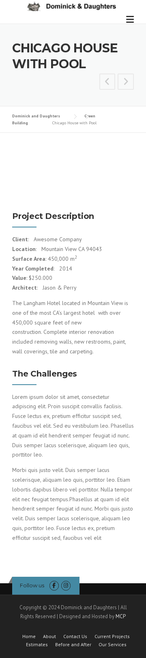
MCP (121, 616)
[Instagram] (66, 585)
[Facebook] (54, 585)
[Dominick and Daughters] (70, 5)
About (49, 636)
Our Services (113, 644)
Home (29, 636)
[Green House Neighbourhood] (126, 83)
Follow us (32, 585)
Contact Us (75, 636)
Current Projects (112, 636)
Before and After (73, 644)
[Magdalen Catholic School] (107, 83)
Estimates (37, 644)
